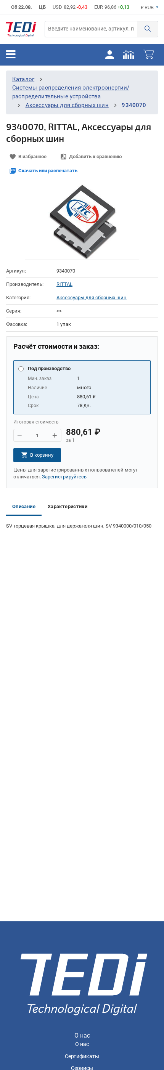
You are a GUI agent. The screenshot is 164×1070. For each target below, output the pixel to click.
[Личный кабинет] (109, 54)
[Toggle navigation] (11, 54)
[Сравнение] (128, 54)
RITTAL (64, 284)
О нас (82, 1044)
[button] (147, 29)
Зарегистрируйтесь (64, 477)
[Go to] (21, 29)
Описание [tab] (23, 506)
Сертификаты (82, 1056)
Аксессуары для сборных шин (67, 105)
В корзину (41, 455)
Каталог (23, 79)
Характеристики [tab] (67, 506)
